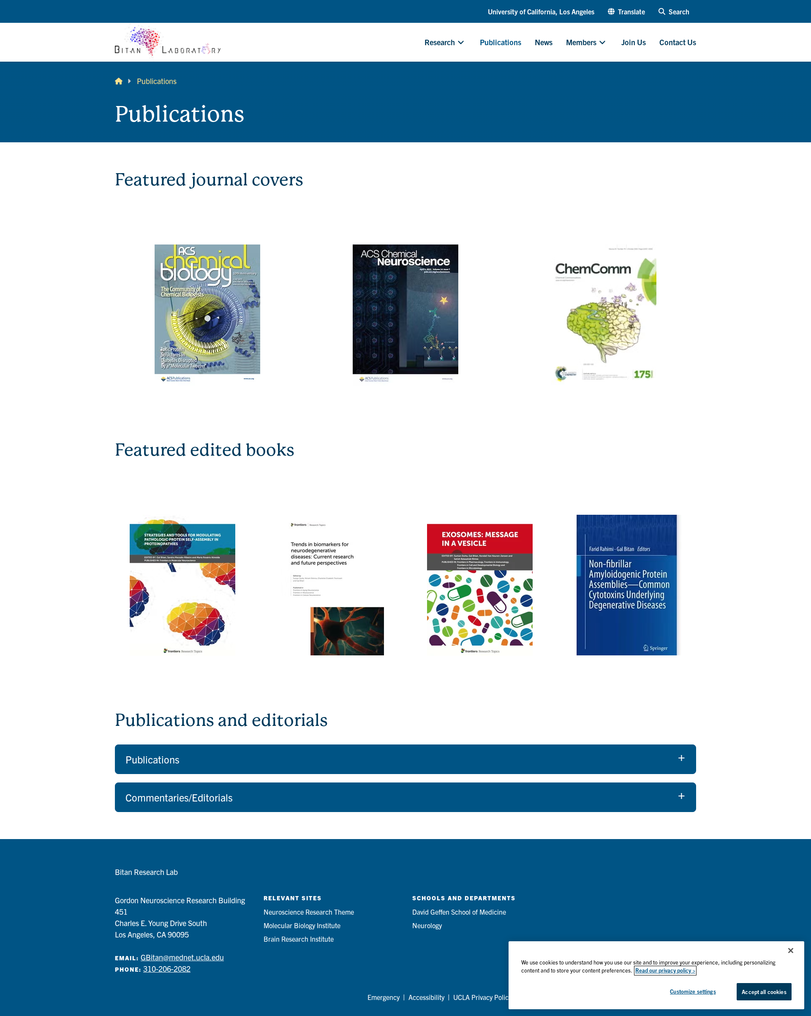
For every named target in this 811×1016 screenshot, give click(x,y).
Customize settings (693, 991)
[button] (626, 11)
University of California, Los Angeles (541, 11)
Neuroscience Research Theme (309, 911)
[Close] (790, 950)
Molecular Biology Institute (302, 925)
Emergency (383, 997)
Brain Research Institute (299, 939)
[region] (656, 975)
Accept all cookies (764, 991)
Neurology (427, 925)
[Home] (118, 81)
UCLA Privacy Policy (482, 997)
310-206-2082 (167, 968)
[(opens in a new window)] (207, 315)
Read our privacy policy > (665, 970)
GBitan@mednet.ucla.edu (182, 957)
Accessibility (426, 997)
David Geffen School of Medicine (459, 911)
